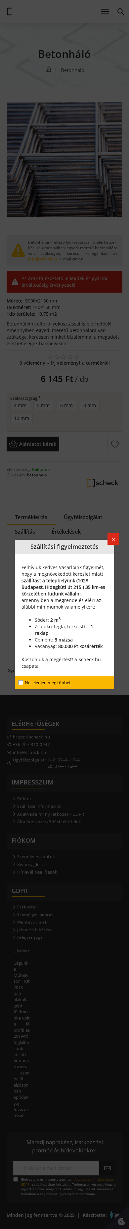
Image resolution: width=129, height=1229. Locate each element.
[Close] (113, 539)
